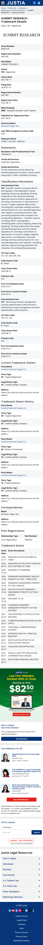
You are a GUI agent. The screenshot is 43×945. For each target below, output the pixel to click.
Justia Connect (21, 916)
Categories (22, 8)
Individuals (8, 864)
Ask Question (21, 739)
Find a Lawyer (8, 822)
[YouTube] (13, 910)
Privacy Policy (21, 937)
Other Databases (11, 891)
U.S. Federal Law (11, 880)
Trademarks (12, 8)
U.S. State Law (10, 886)
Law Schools (9, 875)
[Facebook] (16, 910)
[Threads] (23, 910)
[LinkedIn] (9, 910)
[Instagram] (19, 910)
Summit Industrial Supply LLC (13, 369)
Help (22, 928)
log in (9, 392)
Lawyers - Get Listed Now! (21, 840)
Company (21, 924)
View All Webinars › (21, 799)
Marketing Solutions (13, 897)
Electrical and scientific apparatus (13, 10)
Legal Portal (21, 920)
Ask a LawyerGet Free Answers (10, 726)
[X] (29, 910)
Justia (3, 8)
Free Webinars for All (11, 748)
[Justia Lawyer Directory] (33, 910)
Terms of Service (21, 932)
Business (7, 869)
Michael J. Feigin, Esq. (10, 126)
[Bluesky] (26, 910)
